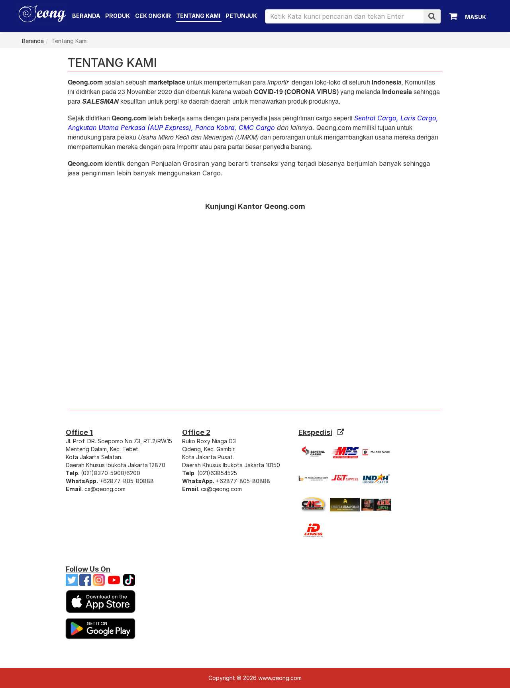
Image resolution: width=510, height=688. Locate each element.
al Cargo (383, 118)
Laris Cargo (418, 118)
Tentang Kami (198, 15)
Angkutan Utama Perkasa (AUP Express (128, 128)
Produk (118, 15)
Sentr (362, 118)
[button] (431, 16)
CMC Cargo (257, 128)
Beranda (86, 15)
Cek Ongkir (153, 15)
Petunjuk (241, 15)
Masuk (475, 17)
